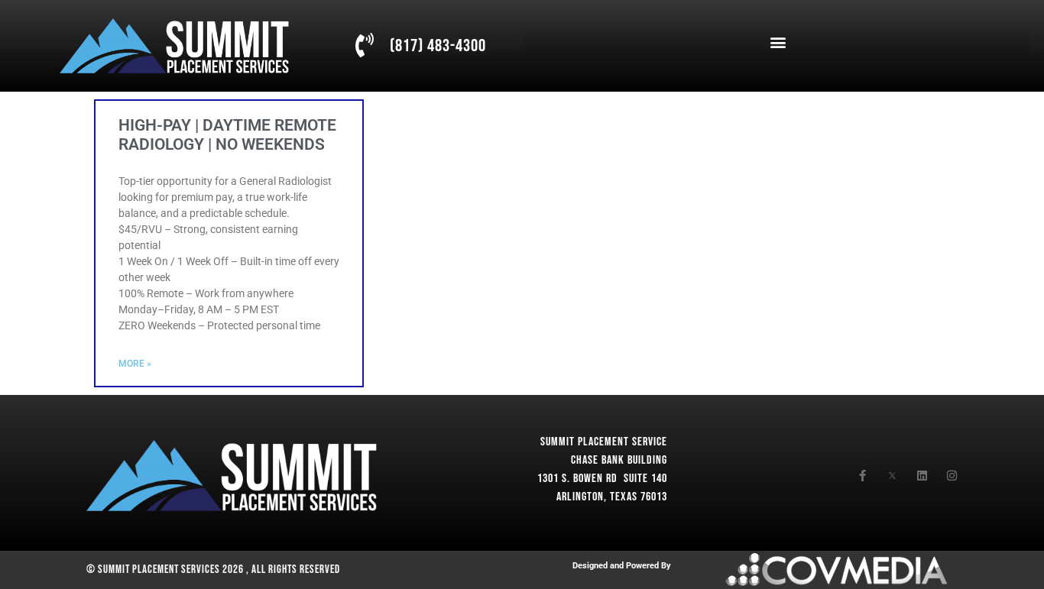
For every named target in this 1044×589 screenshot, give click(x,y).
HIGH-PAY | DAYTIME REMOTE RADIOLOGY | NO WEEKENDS (227, 135)
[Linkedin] (922, 475)
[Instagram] (952, 475)
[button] (777, 42)
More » (134, 363)
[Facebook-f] (862, 475)
